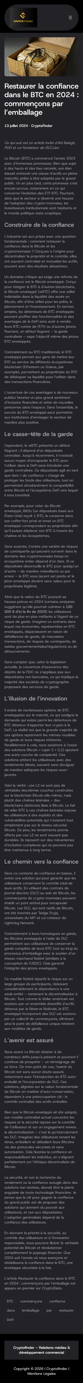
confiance (57, 1301)
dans (11, 1310)
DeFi (10, 1319)
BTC (10, 1301)
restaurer (66, 1310)
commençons (31, 1301)
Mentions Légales (41, 1373)
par (49, 1310)
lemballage (30, 1310)
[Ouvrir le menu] (70, 17)
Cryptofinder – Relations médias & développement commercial (41, 1350)
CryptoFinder (41, 125)
